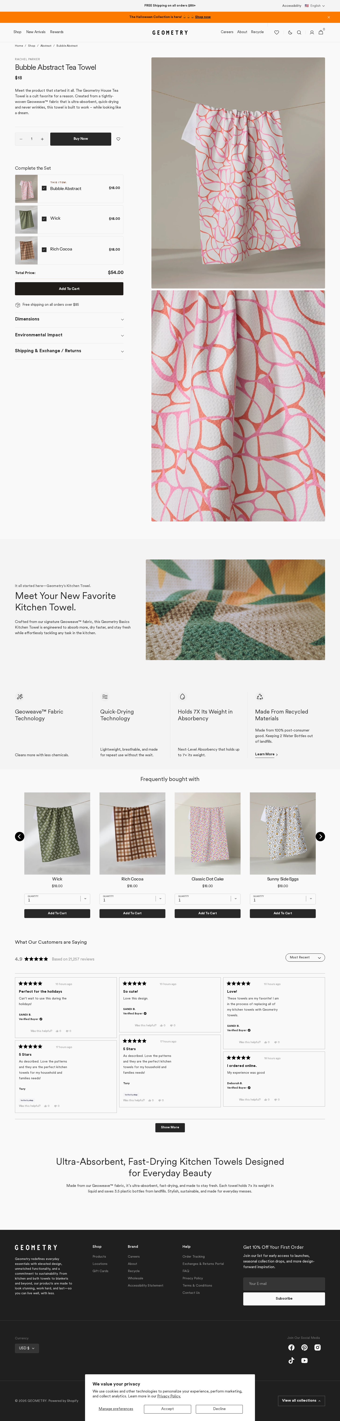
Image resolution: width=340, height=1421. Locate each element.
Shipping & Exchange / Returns (48, 351)
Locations (100, 1264)
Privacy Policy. (169, 1396)
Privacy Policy (193, 1278)
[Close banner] (329, 17)
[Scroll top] (334, 1415)
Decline (219, 1409)
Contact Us (191, 1293)
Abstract (45, 46)
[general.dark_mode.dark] (290, 32)
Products (99, 1257)
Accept (167, 1409)
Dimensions (27, 319)
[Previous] (19, 836)
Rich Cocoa (61, 249)
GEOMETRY (37, 1401)
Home (19, 46)
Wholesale (135, 1278)
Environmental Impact (38, 335)
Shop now (203, 17)
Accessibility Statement (145, 1285)
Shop (31, 46)
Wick (55, 218)
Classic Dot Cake (208, 879)
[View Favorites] (277, 32)
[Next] (320, 836)
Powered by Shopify (63, 1401)
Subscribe (284, 1299)
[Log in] (312, 32)
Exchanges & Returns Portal (203, 1264)
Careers (134, 1257)
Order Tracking (194, 1257)
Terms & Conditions (197, 1285)
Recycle (134, 1271)
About (132, 1264)
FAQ (186, 1271)
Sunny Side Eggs (283, 879)
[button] (315, 6)
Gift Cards (100, 1271)
